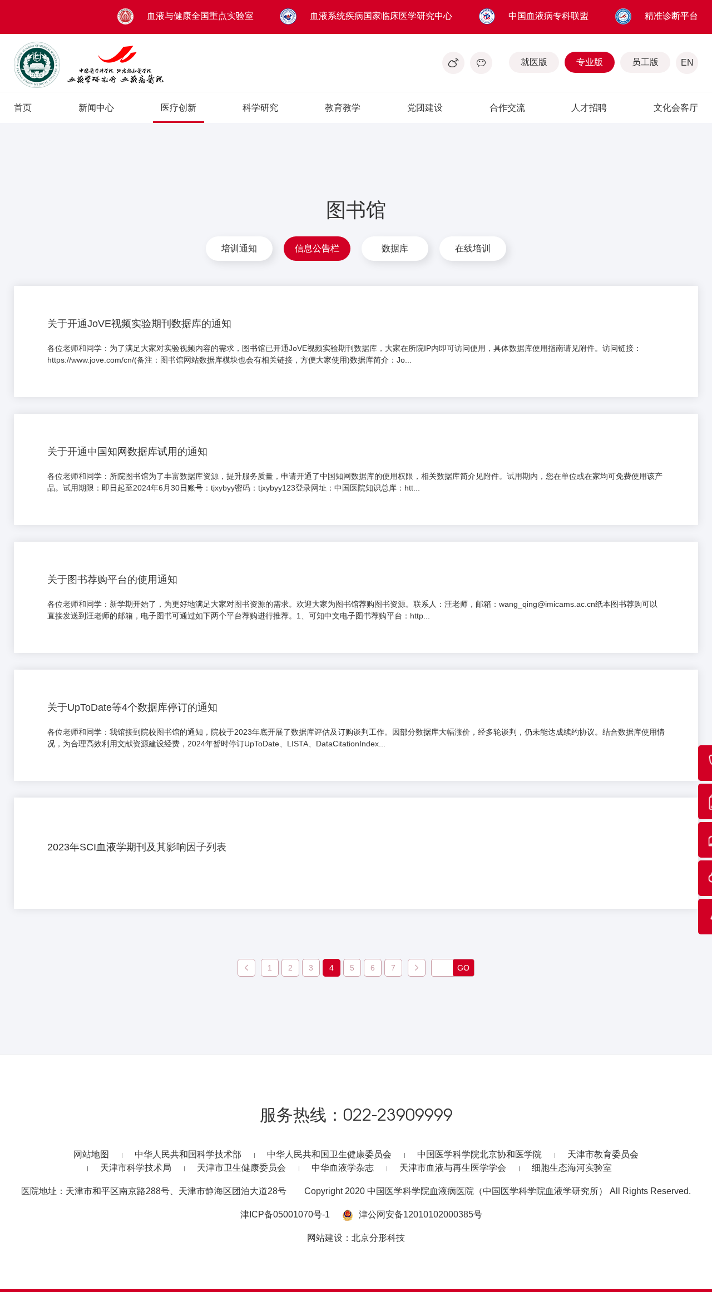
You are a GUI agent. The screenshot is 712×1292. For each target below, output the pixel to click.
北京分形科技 (378, 1238)
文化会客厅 (676, 107)
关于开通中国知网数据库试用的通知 (127, 451)
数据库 (395, 248)
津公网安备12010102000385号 (420, 1214)
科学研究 (260, 107)
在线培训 (473, 248)
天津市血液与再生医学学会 (452, 1167)
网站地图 (91, 1154)
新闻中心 (96, 107)
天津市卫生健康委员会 (241, 1167)
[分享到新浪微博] (453, 63)
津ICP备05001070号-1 (285, 1214)
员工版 (645, 62)
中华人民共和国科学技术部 (188, 1154)
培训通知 (239, 248)
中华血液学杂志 (343, 1167)
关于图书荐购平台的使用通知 (112, 579)
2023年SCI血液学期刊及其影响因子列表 (136, 847)
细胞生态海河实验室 (572, 1167)
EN (687, 62)
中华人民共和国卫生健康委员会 (329, 1154)
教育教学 (342, 107)
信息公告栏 (317, 248)
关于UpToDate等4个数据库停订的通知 (132, 707)
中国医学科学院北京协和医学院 (479, 1154)
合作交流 (507, 107)
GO (463, 967)
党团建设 (425, 107)
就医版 (534, 62)
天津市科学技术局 (135, 1167)
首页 (23, 107)
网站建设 (325, 1238)
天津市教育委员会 (603, 1154)
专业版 (589, 62)
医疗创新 (178, 107)
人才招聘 (589, 107)
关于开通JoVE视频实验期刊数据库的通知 (139, 323)
